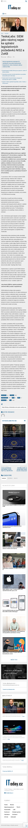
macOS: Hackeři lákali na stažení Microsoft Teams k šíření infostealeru (12, 730)
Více (23, 716)
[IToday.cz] (14, 10)
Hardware (7, 814)
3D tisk (6, 817)
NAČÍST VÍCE (14, 659)
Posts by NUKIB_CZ (8, 771)
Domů (6, 804)
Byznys (6, 726)
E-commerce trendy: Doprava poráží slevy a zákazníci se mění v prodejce (13, 753)
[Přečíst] (14, 443)
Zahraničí (13, 817)
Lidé (14, 809)
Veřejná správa (16, 812)
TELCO (18, 807)
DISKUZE (15, 478)
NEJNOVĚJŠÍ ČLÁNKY (9, 485)
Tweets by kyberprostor (9, 689)
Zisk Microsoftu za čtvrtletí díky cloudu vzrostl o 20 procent (22, 469)
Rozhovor (7, 812)
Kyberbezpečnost (9, 807)
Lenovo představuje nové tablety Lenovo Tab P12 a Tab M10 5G (7, 469)
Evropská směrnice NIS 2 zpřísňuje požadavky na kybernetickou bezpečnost (14, 433)
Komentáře (7, 809)
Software (14, 814)
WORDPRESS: (10, 478)
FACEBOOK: (4, 478)
